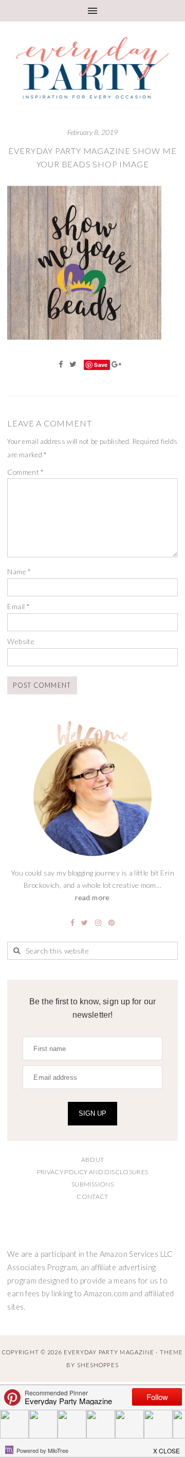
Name (19, 571)
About (92, 1159)
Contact (92, 1196)
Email (18, 606)
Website (20, 641)
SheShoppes (98, 1365)
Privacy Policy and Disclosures (93, 1172)
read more (92, 897)
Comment (25, 472)
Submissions (92, 1184)
